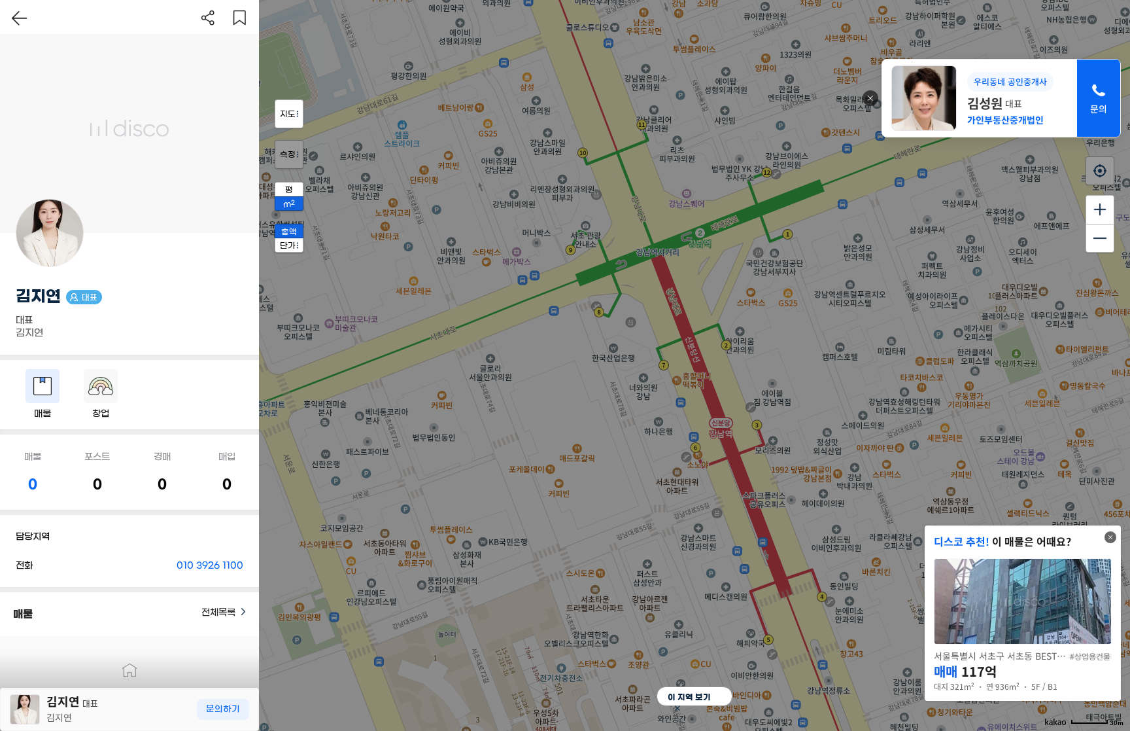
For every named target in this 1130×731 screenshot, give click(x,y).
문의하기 (223, 709)
